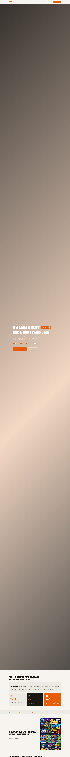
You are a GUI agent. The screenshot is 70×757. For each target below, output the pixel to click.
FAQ (51, 1)
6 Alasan (44, 1)
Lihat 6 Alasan (33, 349)
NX (10, 1)
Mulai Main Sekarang (20, 349)
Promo (48, 1)
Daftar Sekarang (57, 1)
